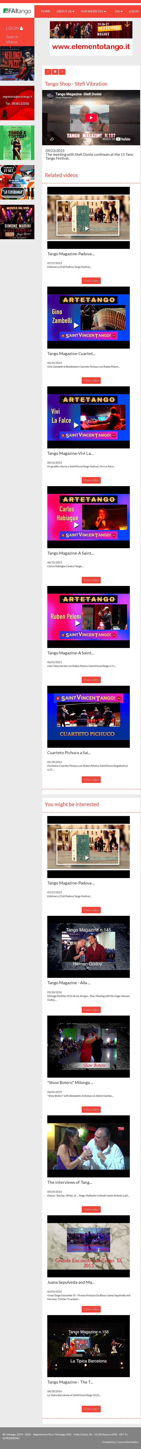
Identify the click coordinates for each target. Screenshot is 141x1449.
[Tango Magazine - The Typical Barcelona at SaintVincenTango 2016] (91, 1346)
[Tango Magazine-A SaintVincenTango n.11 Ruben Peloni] (91, 617)
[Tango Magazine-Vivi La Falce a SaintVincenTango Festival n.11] (91, 417)
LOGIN (133, 11)
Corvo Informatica (127, 1441)
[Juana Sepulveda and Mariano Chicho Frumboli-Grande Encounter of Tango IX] (91, 1246)
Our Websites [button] (92, 11)
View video (91, 280)
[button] (88, 218)
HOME (47, 11)
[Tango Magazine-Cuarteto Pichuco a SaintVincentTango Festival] (91, 318)
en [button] (117, 11)
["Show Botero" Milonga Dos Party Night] (91, 1047)
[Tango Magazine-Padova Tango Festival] (91, 218)
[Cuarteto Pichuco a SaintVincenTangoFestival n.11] (91, 717)
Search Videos (12, 39)
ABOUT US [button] (64, 11)
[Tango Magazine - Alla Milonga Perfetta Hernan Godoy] (91, 947)
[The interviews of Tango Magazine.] (91, 1146)
